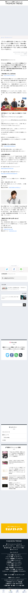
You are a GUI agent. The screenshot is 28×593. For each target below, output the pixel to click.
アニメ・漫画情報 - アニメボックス (14, 558)
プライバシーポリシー (9, 545)
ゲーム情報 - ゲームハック (14, 560)
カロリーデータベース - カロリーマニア (14, 580)
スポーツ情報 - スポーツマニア (14, 564)
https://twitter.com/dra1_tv (9, 75)
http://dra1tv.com (13, 230)
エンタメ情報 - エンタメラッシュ (14, 556)
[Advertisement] (14, 21)
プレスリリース (11, 273)
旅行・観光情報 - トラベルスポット (14, 567)
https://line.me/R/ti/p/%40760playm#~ (9, 173)
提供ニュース (5, 434)
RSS (20, 357)
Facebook (12, 357)
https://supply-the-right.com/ (7, 168)
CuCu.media (6, 437)
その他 (4, 440)
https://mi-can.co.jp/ (8, 229)
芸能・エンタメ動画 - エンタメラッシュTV (14, 574)
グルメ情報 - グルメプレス (14, 555)
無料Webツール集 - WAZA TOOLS (14, 583)
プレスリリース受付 (19, 547)
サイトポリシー (21, 545)
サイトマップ (15, 549)
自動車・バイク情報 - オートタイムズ (14, 569)
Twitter (7, 357)
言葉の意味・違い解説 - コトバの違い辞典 (14, 585)
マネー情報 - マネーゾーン (14, 565)
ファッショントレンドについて (15, 544)
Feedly (16, 357)
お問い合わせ (8, 547)
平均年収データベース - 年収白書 (14, 581)
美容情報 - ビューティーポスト (14, 562)
